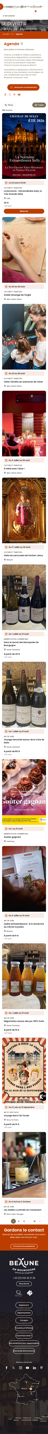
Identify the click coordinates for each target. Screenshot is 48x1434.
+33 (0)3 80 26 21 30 (24, 1278)
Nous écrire (24, 1284)
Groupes (24, 1320)
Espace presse (24, 1313)
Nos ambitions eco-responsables (24, 1343)
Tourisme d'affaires (24, 1328)
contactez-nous (20, 77)
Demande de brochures (24, 1351)
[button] (42, 6)
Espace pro (24, 1305)
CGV (10, 1419)
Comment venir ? (24, 1335)
